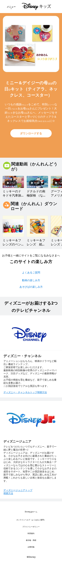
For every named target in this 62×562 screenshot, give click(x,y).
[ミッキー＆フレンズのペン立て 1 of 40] (13, 226)
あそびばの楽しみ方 (31, 286)
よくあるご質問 (31, 272)
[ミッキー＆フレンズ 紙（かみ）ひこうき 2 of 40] (37, 226)
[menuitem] (11, 6)
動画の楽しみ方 (31, 280)
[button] (31, 133)
